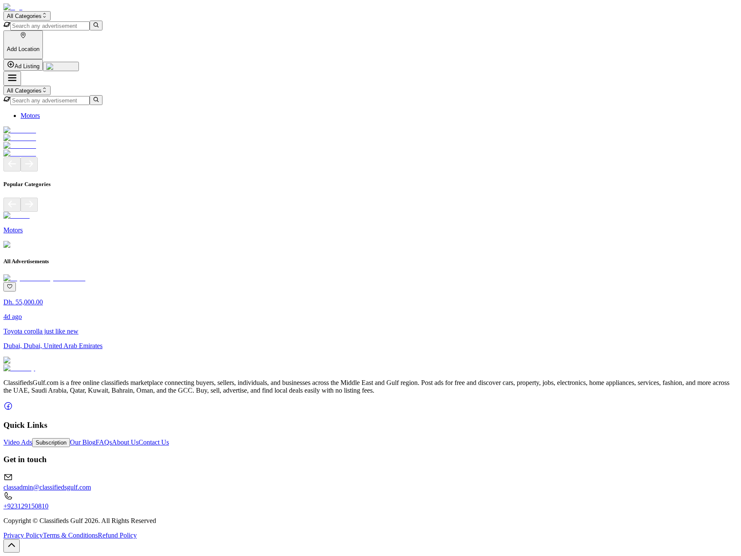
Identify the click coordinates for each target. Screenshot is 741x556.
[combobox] (27, 16)
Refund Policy (117, 535)
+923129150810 (25, 506)
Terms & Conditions (70, 535)
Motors (30, 115)
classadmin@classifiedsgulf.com (47, 487)
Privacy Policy (23, 535)
